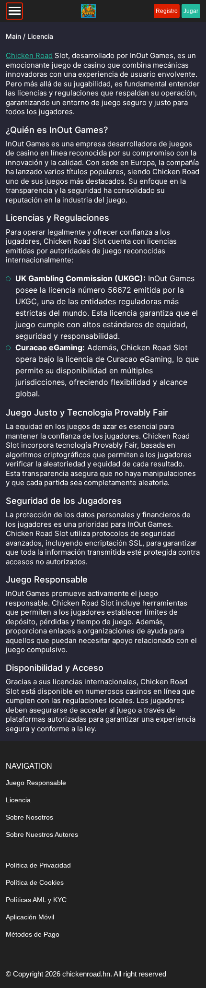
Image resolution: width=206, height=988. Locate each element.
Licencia (18, 800)
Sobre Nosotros (29, 817)
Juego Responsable (36, 782)
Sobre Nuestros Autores (42, 834)
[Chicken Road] (88, 11)
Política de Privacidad (38, 865)
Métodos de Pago (32, 934)
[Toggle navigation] (14, 11)
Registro (167, 11)
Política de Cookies (35, 882)
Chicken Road (29, 55)
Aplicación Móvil (30, 917)
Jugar (190, 11)
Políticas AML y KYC (36, 900)
